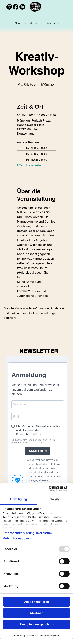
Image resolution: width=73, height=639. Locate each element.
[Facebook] (15, 7)
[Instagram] (9, 7)
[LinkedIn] (22, 7)
